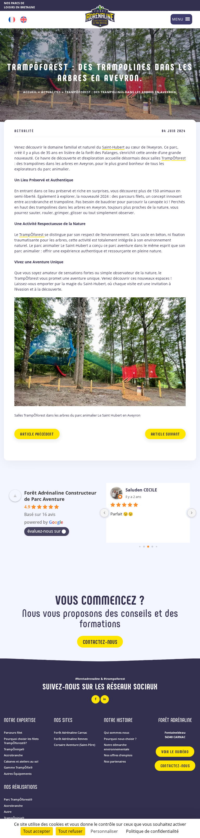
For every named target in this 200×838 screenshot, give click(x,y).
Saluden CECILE (141, 490)
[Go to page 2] (148, 547)
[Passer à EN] (23, 19)
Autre (7, 812)
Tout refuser (70, 831)
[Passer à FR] (12, 19)
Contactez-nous (100, 641)
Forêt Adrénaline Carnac (70, 732)
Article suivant (165, 433)
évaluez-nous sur (44, 531)
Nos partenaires (115, 761)
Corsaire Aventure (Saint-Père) (74, 745)
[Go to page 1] (144, 547)
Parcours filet (13, 732)
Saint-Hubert (113, 147)
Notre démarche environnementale (116, 747)
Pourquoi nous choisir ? (120, 739)
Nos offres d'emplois (118, 755)
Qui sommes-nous (116, 732)
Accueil (30, 92)
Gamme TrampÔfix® (18, 767)
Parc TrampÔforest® (18, 799)
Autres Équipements (18, 774)
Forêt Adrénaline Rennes (71, 739)
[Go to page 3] (152, 547)
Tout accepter (36, 831)
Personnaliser (104, 831)
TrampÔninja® (14, 749)
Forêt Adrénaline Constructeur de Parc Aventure (60, 496)
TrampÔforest (173, 158)
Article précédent (37, 433)
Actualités (51, 92)
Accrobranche (13, 755)
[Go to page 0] (139, 546)
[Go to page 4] (156, 546)
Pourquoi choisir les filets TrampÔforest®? (21, 741)
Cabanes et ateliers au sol (21, 761)
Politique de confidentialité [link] (152, 831)
